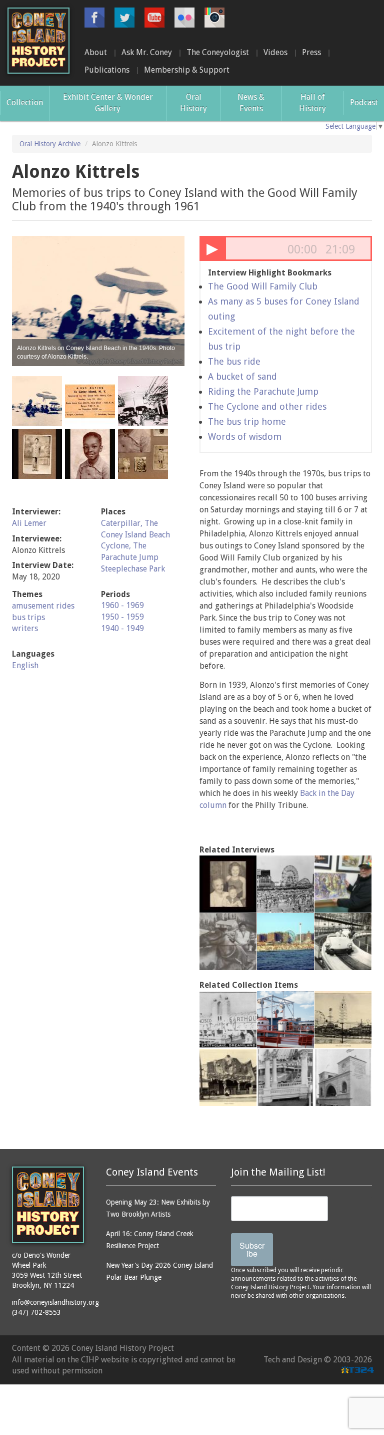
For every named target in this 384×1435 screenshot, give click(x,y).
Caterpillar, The (129, 523)
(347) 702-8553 (36, 1312)
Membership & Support (187, 70)
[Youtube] (154, 18)
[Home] (39, 41)
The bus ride (234, 361)
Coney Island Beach (135, 534)
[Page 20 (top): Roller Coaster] (343, 1019)
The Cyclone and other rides (267, 406)
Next (172, 301)
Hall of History (312, 102)
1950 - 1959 (122, 617)
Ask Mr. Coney (147, 52)
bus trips (28, 617)
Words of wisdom (245, 436)
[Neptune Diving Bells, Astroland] (285, 1019)
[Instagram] (214, 18)
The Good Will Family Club (263, 286)
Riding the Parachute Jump (263, 391)
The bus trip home (247, 421)
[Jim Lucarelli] (343, 941)
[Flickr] (184, 18)
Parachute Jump (129, 557)
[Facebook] (94, 18)
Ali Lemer (29, 523)
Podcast (364, 102)
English (25, 665)
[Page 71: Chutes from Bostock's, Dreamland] (285, 1077)
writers (25, 628)
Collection (24, 102)
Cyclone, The (123, 545)
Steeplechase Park (133, 568)
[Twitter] (124, 18)
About (95, 52)
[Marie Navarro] (228, 941)
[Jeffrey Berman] (343, 884)
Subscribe (252, 1249)
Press (311, 52)
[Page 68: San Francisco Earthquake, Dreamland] (228, 1019)
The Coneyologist (217, 52)
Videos (276, 52)
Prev (25, 301)
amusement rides (43, 606)
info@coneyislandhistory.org (55, 1302)
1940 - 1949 (122, 628)
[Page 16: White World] (228, 1077)
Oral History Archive (50, 144)
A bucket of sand (242, 376)
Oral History (193, 102)
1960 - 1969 (122, 605)
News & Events (251, 102)
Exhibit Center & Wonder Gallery (108, 102)
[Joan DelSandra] (285, 941)
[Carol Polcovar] (228, 884)
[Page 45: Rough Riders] (343, 1077)
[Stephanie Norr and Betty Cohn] (285, 884)
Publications (107, 70)
